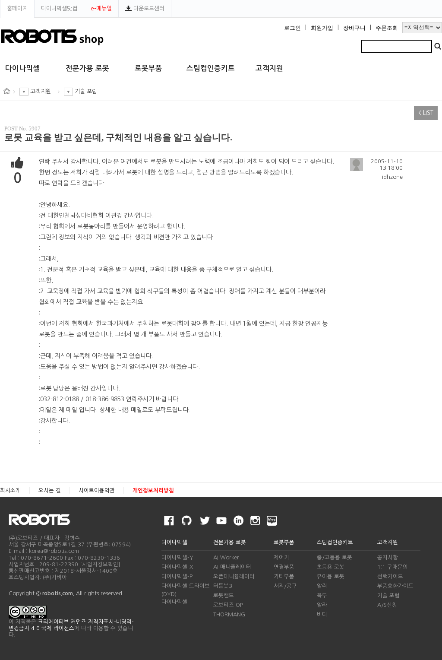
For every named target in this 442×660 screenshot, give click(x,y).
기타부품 (284, 576)
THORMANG (229, 614)
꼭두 (322, 595)
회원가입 (322, 28)
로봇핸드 (223, 595)
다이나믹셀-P (177, 576)
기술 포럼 (388, 595)
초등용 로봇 (330, 567)
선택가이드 (390, 576)
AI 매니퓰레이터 (232, 567)
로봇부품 (148, 68)
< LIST (425, 113)
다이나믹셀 (22, 68)
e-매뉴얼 (101, 8)
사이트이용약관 (97, 490)
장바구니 (354, 28)
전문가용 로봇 (87, 68)
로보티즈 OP (228, 605)
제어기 (281, 557)
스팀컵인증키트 (210, 68)
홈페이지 (17, 8)
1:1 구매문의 (392, 567)
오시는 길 (49, 490)
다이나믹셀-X (177, 567)
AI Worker (226, 557)
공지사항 (387, 557)
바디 (322, 614)
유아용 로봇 (330, 576)
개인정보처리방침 (153, 490)
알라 (322, 605)
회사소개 (10, 490)
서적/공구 (285, 586)
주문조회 (387, 28)
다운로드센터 (148, 8)
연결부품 (284, 567)
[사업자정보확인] (100, 564)
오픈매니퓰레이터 (234, 576)
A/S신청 (387, 605)
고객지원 (269, 68)
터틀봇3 (222, 586)
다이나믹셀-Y (177, 557)
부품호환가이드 (395, 586)
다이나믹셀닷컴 (59, 8)
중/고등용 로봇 (334, 557)
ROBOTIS (43, 519)
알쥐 (322, 586)
